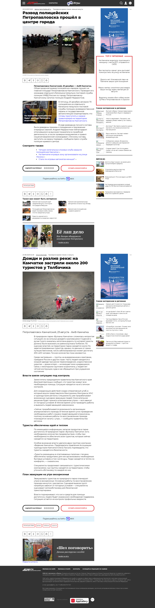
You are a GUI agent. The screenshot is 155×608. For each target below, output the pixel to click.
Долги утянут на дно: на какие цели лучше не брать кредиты (117, 162)
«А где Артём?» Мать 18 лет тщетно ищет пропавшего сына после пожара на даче (118, 313)
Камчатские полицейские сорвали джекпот (77, 210)
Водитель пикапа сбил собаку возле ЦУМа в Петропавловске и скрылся (114, 99)
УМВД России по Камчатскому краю (35, 75)
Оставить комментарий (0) (77, 168)
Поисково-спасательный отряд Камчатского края (55, 321)
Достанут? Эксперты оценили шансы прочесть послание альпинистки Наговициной (119, 128)
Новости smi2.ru (30, 248)
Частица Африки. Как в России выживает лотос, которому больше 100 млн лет (118, 321)
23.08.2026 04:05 (28, 255)
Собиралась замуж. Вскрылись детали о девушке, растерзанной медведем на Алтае (117, 142)
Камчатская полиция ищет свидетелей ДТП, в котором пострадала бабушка (42, 203)
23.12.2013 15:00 (28, 9)
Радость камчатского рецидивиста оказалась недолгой (44, 217)
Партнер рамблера (62, 599)
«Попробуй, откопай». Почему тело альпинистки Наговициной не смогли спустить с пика (118, 328)
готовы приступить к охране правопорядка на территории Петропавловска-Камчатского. (72, 118)
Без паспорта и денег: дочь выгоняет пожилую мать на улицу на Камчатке (114, 71)
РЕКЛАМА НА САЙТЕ (49, 569)
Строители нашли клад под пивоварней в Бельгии (115, 170)
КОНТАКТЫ (76, 569)
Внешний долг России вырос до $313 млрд (118, 177)
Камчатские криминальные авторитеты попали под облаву (79, 202)
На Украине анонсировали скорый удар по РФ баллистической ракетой (118, 185)
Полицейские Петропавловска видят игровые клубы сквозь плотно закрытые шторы (43, 211)
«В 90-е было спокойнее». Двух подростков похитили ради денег (118, 335)
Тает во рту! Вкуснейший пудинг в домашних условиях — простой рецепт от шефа (118, 343)
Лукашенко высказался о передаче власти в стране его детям (117, 192)
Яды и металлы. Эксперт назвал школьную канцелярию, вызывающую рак (117, 135)
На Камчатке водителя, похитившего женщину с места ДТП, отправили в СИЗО (114, 62)
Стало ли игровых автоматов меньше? (57, 159)
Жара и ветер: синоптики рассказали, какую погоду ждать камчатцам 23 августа (114, 90)
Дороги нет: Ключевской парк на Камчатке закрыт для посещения (114, 80)
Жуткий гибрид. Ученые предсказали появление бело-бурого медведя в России (119, 113)
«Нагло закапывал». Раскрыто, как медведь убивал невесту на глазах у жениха (118, 120)
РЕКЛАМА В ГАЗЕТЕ (64, 569)
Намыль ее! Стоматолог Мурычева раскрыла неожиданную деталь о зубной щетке (118, 306)
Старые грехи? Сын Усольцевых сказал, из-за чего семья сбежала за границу (118, 150)
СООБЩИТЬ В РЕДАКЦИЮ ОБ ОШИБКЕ (94, 569)
